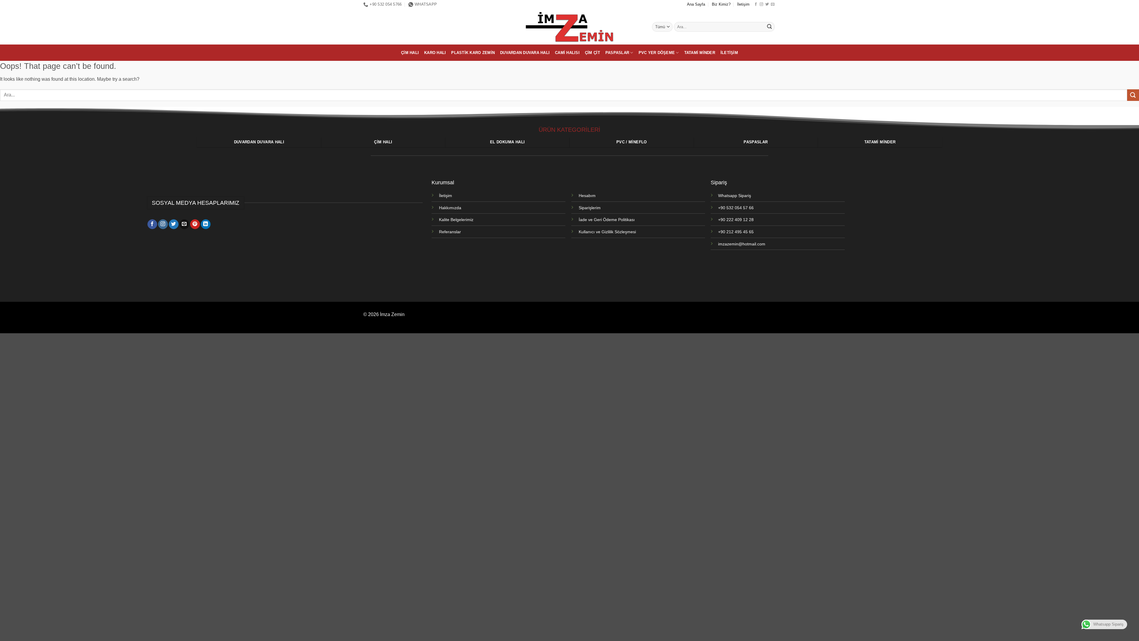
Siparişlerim (590, 207)
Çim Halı (410, 52)
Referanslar (450, 231)
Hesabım (587, 195)
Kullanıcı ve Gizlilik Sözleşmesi (607, 231)
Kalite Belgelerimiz (456, 219)
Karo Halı (435, 52)
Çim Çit (592, 52)
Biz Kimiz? (721, 4)
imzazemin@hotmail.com (741, 244)
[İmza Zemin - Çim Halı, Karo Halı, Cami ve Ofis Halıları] (569, 27)
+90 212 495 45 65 (736, 231)
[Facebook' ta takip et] (756, 4)
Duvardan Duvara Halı (525, 52)
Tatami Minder (699, 52)
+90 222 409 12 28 (736, 219)
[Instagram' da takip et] (761, 4)
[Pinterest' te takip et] (195, 224)
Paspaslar (617, 52)
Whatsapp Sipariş (734, 195)
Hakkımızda (450, 207)
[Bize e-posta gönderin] (772, 4)
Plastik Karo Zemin (473, 52)
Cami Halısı (567, 52)
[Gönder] (769, 27)
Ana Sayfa (696, 4)
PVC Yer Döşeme (657, 52)
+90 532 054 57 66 (736, 207)
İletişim (743, 4)
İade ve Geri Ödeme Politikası (607, 219)
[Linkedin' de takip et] (206, 224)
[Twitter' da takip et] (767, 4)
